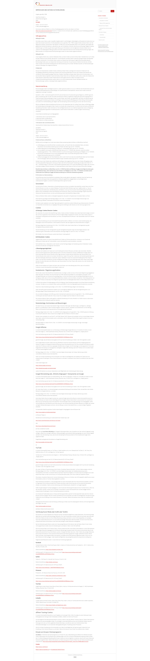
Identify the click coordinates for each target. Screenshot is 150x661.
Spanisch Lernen (101, 39)
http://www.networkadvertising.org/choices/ (46, 426)
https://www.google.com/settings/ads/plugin (46, 412)
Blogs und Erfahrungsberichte (105, 23)
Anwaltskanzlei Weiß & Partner (58, 649)
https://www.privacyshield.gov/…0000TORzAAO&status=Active (50, 567)
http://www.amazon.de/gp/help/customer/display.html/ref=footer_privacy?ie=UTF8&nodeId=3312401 (65, 641)
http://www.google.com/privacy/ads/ (44, 442)
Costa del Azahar (102, 37)
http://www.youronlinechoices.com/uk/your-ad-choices (48, 420)
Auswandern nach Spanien (103, 18)
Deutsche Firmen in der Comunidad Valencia (105, 29)
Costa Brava (102, 34)
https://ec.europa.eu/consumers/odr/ (44, 30)
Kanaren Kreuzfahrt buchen (103, 46)
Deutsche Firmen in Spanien (103, 25)
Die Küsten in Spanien (102, 32)
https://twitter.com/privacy (52, 562)
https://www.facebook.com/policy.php (54, 549)
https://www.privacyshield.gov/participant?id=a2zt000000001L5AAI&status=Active (54, 337)
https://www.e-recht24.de (42, 646)
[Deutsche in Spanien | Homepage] (44, 4)
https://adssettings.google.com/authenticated (46, 368)
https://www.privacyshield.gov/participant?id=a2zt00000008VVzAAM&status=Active (54, 581)
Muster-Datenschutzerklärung (42, 649)
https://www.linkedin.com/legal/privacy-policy (56, 605)
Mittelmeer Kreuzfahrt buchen (103, 47)
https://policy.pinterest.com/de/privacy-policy (56, 575)
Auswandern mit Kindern (104, 20)
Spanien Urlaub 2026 (101, 50)
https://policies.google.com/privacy (43, 365)
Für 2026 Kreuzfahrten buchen (103, 44)
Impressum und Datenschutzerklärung (75, 654)
